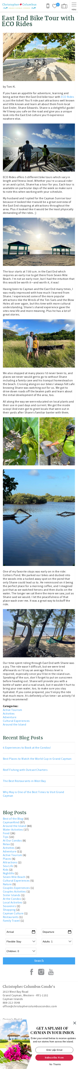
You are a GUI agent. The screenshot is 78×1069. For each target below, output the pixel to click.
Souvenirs (10, 906)
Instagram (41, 972)
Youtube (50, 972)
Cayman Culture (13, 913)
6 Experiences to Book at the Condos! (27, 748)
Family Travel (11, 921)
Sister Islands (12, 895)
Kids (6, 870)
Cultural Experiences (16, 721)
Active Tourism (12, 710)
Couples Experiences (16, 888)
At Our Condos (12, 840)
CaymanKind (11, 822)
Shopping (9, 910)
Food (6, 833)
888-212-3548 (11, 1003)
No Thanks (55, 1064)
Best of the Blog (13, 819)
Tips (6, 837)
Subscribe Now (54, 1057)
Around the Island (14, 724)
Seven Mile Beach (14, 877)
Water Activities (13, 829)
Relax (7, 844)
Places (7, 859)
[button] (52, 1030)
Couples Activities (14, 891)
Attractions (10, 862)
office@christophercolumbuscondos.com (30, 1006)
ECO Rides (67, 97)
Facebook (31, 972)
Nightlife (9, 873)
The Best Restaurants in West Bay (24, 781)
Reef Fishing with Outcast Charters (25, 770)
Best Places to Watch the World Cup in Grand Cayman (37, 759)
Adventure (9, 717)
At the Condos (12, 899)
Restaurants (11, 917)
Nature (7, 884)
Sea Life (8, 866)
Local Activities (13, 902)
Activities (9, 713)
